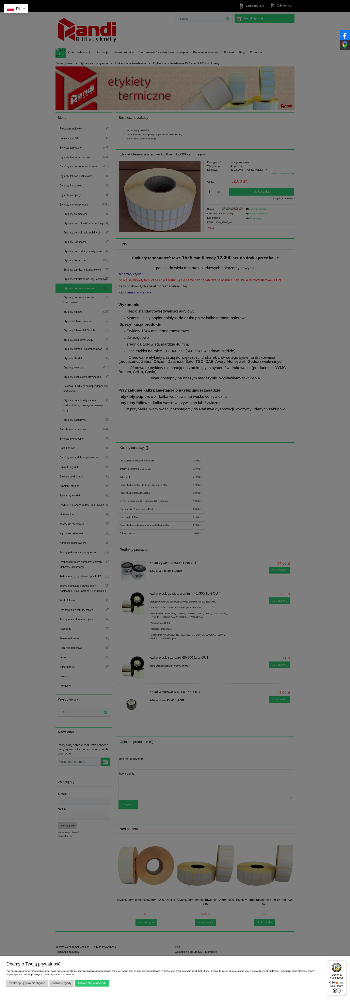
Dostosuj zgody (61, 983)
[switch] (337, 990)
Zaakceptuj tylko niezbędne (27, 983)
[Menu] (343, 962)
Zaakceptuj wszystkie (92, 983)
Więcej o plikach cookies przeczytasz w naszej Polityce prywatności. (40, 974)
